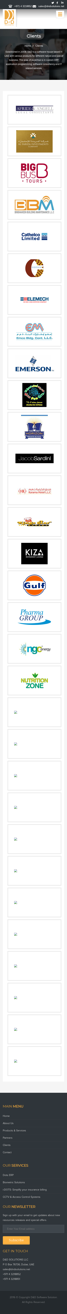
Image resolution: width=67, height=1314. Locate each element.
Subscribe (16, 1240)
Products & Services (14, 1130)
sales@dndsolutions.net (51, 6)
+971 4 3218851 (11, 1279)
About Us (8, 1123)
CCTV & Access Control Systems (21, 1197)
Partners (7, 1137)
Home (28, 45)
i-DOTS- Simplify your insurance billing (25, 1189)
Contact (7, 1152)
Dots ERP (8, 1175)
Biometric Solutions (14, 1182)
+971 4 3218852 (23, 6)
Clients (7, 1145)
